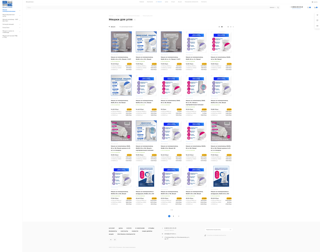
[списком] (231, 26)
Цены (121, 228)
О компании (140, 228)
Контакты (124, 231)
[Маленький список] (219, 26)
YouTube (115, 239)
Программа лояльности (126, 234)
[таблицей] (233, 26)
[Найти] (278, 7)
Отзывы (151, 228)
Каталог (112, 228)
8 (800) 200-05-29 (297, 7)
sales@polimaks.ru (170, 234)
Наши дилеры (147, 231)
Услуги (129, 228)
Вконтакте (110, 239)
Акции (111, 234)
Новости (135, 231)
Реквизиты (113, 231)
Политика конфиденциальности (216, 235)
